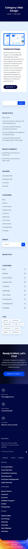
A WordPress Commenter (10, 153)
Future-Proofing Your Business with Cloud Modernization (13, 122)
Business (4, 203)
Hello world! (6, 117)
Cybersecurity (6, 210)
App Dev (6, 320)
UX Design (5, 230)
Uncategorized (7, 227)
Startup (6, 332)
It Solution (5, 213)
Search (21, 103)
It (22, 324)
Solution (17, 328)
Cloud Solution (7, 206)
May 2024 (5, 186)
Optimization (7, 328)
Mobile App (5, 217)
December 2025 (7, 176)
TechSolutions (6, 223)
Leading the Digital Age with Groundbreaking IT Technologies (12, 139)
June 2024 (5, 182)
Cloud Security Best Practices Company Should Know (11, 128)
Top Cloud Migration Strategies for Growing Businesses (13, 133)
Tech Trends (6, 220)
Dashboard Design (12, 49)
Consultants (15, 320)
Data (16, 324)
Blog (3, 199)
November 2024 (7, 179)
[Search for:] (14, 244)
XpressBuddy (19, 547)
